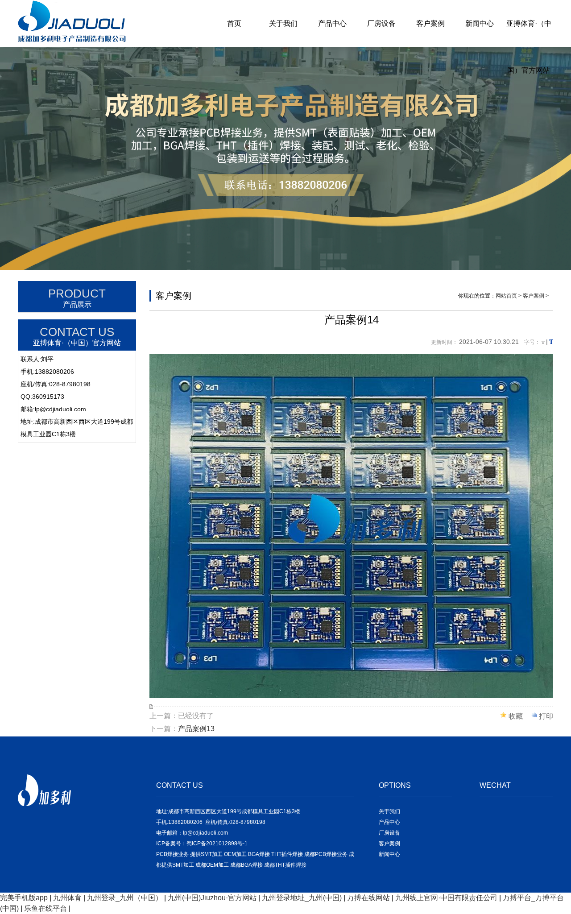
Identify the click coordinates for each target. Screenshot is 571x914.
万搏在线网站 (368, 898)
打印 (546, 716)
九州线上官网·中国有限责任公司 (446, 898)
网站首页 (506, 296)
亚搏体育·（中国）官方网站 (528, 47)
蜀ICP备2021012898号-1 (217, 843)
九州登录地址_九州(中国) (302, 898)
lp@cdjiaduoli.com (205, 833)
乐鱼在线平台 (45, 908)
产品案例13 (196, 728)
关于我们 (283, 23)
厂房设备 (381, 23)
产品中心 (332, 23)
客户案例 (430, 23)
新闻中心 (479, 23)
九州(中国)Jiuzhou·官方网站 (212, 898)
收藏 (516, 716)
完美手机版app (24, 898)
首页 (234, 23)
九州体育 (67, 898)
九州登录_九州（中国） (124, 898)
